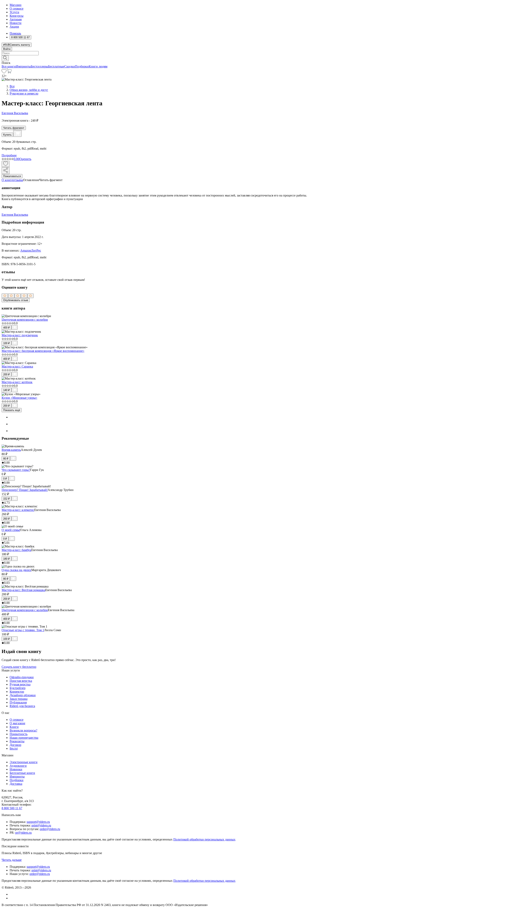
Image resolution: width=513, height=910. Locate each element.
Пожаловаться (12, 176)
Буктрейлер (17, 688)
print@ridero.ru (41, 825)
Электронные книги (23, 762)
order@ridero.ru (50, 829)
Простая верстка (21, 680)
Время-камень (11, 449)
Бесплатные (56, 66)
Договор (15, 745)
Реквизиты (17, 741)
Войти (6, 48)
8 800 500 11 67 (12, 808)
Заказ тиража (18, 698)
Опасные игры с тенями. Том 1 (23, 630)
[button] (256, 58)
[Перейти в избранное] (4, 72)
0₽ (5, 478)
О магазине (17, 723)
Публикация (18, 702)
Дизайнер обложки (23, 695)
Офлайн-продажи (22, 677)
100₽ (6, 343)
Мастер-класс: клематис (18, 510)
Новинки (16, 769)
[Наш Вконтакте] (12, 894)
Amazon (25, 250)
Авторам (16, 19)
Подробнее (9, 155)
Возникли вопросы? (23, 730)
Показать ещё (11, 410)
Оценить (25, 159)
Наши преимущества (24, 737)
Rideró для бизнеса (22, 706)
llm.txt (14, 748)
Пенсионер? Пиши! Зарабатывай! (25, 490)
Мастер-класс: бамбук (16, 550)
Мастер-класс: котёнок (17, 382)
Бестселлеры (39, 66)
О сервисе (16, 8)
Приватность (18, 734)
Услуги (14, 12)
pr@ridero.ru (23, 832)
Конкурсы (16, 15)
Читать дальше (12, 860)
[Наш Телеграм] (11, 898)
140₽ (6, 390)
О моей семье (11, 530)
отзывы (18, 180)
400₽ (6, 327)
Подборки (82, 66)
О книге (7, 180)
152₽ (6, 498)
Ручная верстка (20, 684)
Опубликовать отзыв (15, 300)
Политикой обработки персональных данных (204, 839)
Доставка (16, 783)
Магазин (15, 5)
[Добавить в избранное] (6, 164)
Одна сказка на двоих (16, 570)
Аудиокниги (18, 765)
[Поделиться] (6, 170)
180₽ (6, 558)
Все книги (9, 66)
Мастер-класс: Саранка (17, 366)
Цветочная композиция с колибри (25, 319)
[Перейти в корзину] (9, 72)
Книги (14, 727)
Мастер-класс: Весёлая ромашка (23, 590)
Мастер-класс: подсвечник (20, 335)
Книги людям (98, 66)
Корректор (17, 691)
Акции (14, 26)
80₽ (5, 458)
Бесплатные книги (22, 773)
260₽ (6, 518)
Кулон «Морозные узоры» (19, 397)
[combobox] (256, 53)
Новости (15, 23)
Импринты (23, 66)
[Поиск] (5, 58)
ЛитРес (36, 250)
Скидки (69, 66)
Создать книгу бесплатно (19, 666)
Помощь (15, 33)
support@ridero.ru (38, 821)
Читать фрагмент (13, 127)
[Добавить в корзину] (17, 133)
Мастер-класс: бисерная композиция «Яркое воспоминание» (43, 351)
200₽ (6, 374)
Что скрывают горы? (16, 470)
